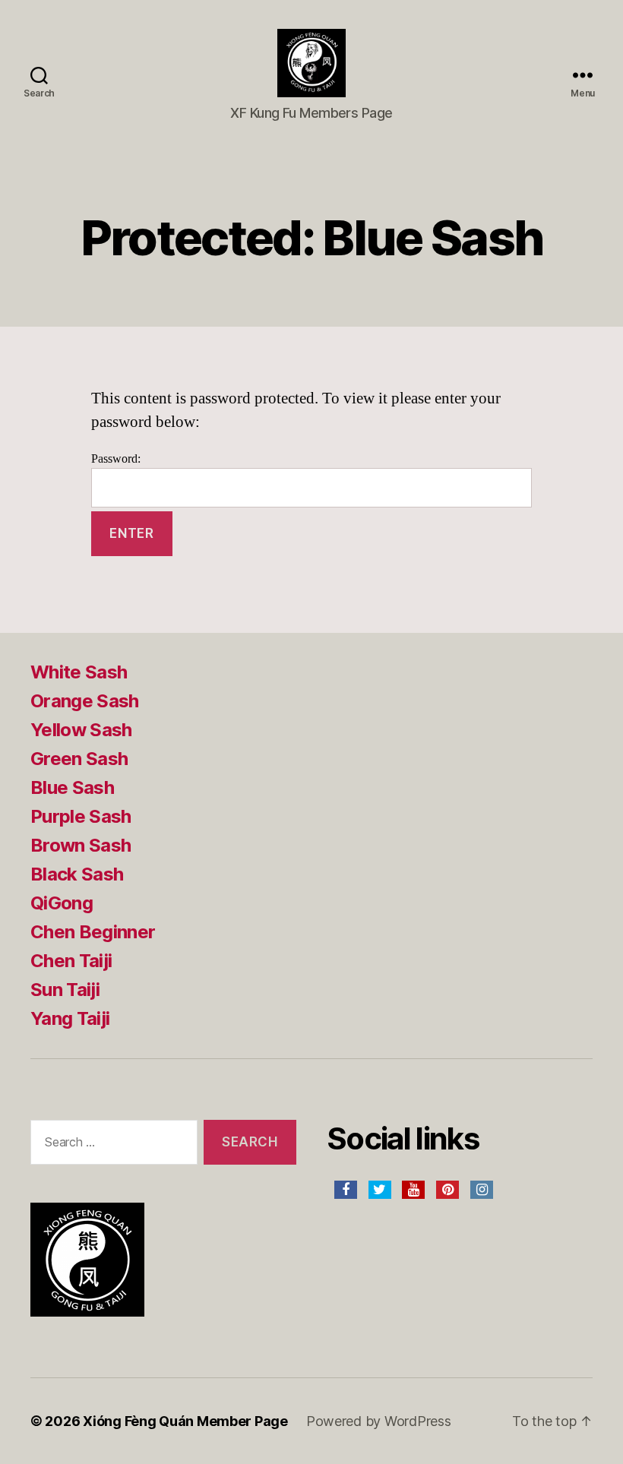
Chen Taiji (71, 961)
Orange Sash (84, 701)
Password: (116, 458)
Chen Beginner (92, 932)
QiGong (61, 903)
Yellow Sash (81, 730)
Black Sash (76, 874)
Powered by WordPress (378, 1421)
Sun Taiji (65, 990)
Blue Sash (72, 787)
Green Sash (79, 759)
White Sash (78, 672)
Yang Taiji (69, 1018)
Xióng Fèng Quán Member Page (185, 1421)
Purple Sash (80, 816)
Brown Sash (80, 845)
